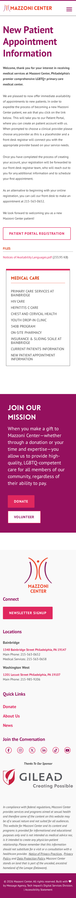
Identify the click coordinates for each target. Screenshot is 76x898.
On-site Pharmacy (26, 333)
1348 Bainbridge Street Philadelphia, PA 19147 (34, 650)
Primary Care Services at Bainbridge (32, 293)
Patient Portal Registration (37, 233)
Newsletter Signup (27, 613)
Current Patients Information (37, 349)
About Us (11, 716)
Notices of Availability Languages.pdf (27, 257)
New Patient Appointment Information (33, 357)
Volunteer (24, 517)
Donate (21, 501)
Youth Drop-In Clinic (29, 320)
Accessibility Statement (38, 889)
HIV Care (18, 301)
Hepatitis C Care (24, 308)
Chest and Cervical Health (34, 314)
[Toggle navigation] (69, 8)
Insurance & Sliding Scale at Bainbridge (36, 341)
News (8, 725)
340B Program (23, 326)
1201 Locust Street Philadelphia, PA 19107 (31, 675)
